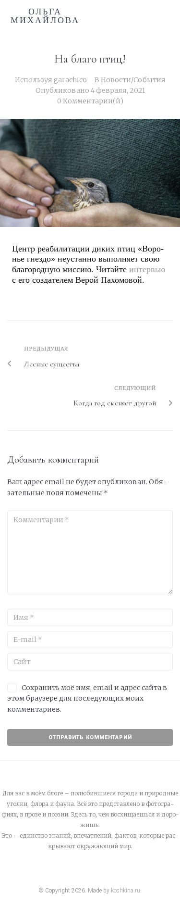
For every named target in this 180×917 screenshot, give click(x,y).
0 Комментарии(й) (90, 101)
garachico (70, 79)
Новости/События (133, 79)
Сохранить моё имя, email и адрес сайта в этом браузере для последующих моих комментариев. (87, 698)
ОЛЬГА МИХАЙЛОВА (45, 16)
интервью (147, 269)
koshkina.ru (125, 890)
